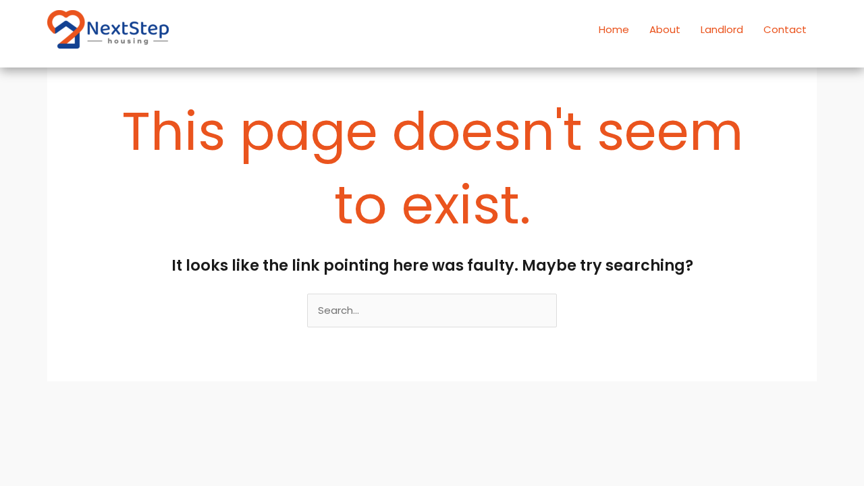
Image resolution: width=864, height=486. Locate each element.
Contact (785, 29)
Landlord (722, 29)
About (664, 29)
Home (614, 29)
